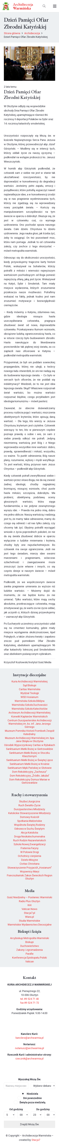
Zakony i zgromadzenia (29, 949)
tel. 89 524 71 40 (29, 998)
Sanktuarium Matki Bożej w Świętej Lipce (29, 760)
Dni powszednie (32, 1098)
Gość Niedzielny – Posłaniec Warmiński (29, 897)
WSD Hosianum (29, 697)
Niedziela (32, 1093)
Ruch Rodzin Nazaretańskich (29, 840)
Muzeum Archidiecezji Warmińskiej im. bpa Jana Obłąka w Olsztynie (29, 739)
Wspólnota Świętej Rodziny (29, 824)
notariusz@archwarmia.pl (29, 1048)
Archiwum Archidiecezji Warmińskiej (29, 712)
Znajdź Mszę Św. (29, 1124)
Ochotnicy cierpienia (29, 855)
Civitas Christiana (29, 863)
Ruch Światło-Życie (29, 805)
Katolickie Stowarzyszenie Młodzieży (29, 813)
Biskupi (29, 942)
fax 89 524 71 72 (29, 1002)
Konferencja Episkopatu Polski (29, 957)
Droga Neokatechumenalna (29, 836)
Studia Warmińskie (29, 920)
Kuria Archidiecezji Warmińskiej (30, 681)
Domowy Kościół (29, 817)
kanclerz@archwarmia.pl (30, 1037)
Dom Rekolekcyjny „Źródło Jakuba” (29, 775)
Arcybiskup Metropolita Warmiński (29, 938)
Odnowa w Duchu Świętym (29, 828)
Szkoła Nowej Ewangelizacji (30, 844)
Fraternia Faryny (30, 848)
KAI (30, 905)
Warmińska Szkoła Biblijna (29, 700)
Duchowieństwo (29, 945)
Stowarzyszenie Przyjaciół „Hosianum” (29, 867)
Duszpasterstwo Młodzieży (29, 809)
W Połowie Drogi (29, 852)
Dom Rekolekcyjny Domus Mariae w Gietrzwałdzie (29, 781)
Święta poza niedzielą (32, 1102)
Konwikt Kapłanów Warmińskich (29, 716)
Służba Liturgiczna (29, 801)
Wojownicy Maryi (29, 871)
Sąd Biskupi (29, 685)
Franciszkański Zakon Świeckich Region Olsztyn (29, 877)
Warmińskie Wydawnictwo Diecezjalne (30, 924)
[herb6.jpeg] (6, 6)
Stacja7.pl (29, 912)
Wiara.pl (29, 916)
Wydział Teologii (29, 693)
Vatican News (29, 909)
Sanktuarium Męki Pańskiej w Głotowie (30, 767)
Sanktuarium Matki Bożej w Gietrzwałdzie (29, 748)
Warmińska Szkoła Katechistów (30, 708)
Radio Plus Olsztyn (29, 901)
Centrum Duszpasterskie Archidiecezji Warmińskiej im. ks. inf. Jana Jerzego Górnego (30, 723)
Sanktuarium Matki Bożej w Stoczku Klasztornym (29, 754)
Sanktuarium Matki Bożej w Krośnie (29, 763)
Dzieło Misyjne (29, 859)
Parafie (30, 953)
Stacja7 (36, 1139)
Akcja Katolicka (29, 832)
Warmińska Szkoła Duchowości (29, 704)
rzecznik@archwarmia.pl (29, 1058)
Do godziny (43, 1109)
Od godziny (16, 1109)
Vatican (29, 961)
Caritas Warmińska (29, 689)
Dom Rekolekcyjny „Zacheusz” (29, 771)
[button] (44, 6)
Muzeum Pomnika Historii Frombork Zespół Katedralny (29, 732)
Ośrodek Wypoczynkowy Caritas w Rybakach (29, 745)
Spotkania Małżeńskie (29, 820)
